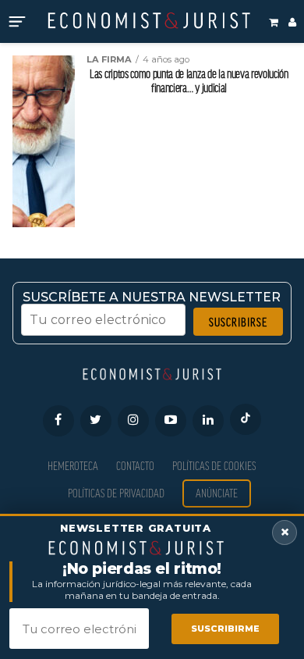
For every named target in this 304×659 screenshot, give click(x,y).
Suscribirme (225, 628)
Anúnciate (217, 493)
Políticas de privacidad (116, 493)
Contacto (135, 466)
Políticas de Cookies (214, 466)
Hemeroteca (73, 466)
